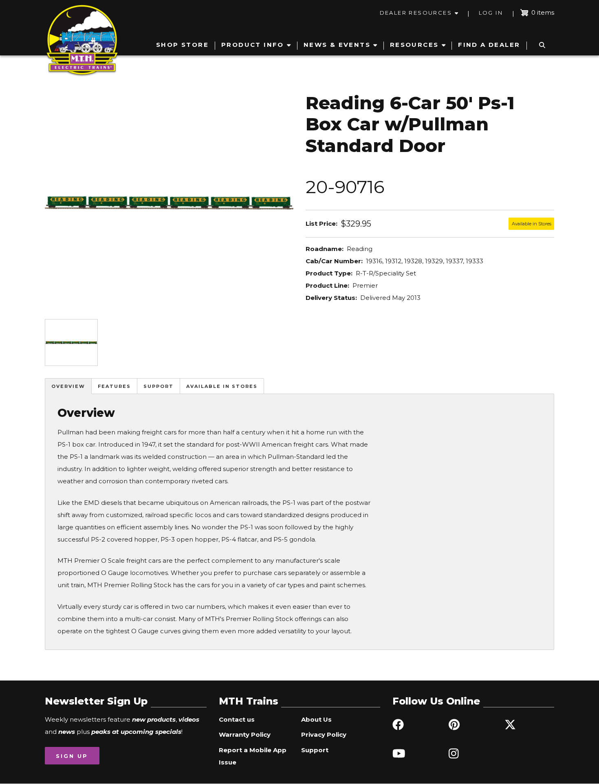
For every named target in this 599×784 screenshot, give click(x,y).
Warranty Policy (245, 734)
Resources (414, 44)
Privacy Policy (323, 734)
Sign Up (72, 756)
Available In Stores (222, 386)
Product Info (252, 44)
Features (114, 386)
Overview (68, 386)
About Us (316, 719)
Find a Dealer (489, 44)
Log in (491, 12)
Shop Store (182, 44)
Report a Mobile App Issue (252, 756)
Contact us (237, 719)
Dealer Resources (416, 12)
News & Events (337, 44)
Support (158, 386)
